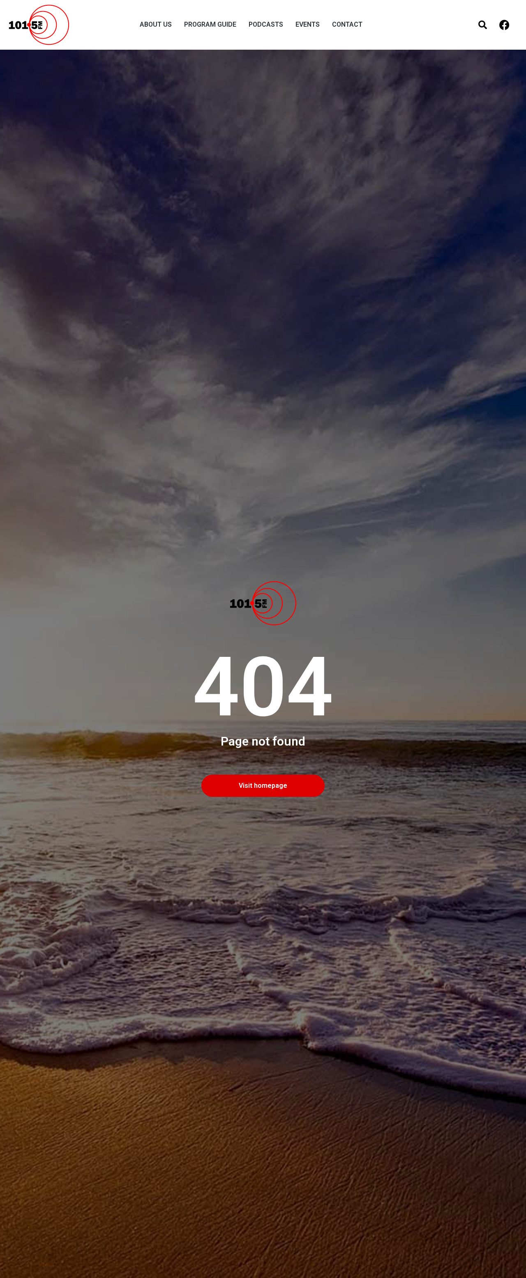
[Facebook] (504, 25)
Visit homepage (263, 785)
